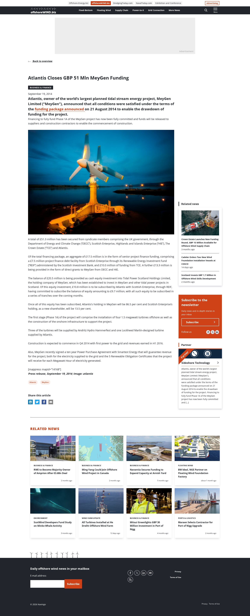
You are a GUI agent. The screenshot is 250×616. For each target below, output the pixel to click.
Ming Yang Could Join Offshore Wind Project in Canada (99, 471)
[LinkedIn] (217, 332)
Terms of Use (175, 577)
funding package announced (60, 109)
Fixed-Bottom (86, 10)
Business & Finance (40, 87)
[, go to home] (43, 10)
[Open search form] (206, 10)
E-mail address (38, 575)
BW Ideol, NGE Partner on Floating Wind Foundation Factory (193, 473)
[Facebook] (208, 332)
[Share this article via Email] (50, 402)
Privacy (178, 571)
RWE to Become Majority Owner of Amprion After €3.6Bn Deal (52, 471)
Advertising (212, 3)
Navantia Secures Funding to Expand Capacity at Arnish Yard (148, 471)
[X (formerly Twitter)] (213, 332)
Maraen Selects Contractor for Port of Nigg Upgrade (195, 524)
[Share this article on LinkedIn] (30, 402)
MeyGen (45, 382)
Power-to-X (138, 10)
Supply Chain (121, 10)
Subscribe (192, 322)
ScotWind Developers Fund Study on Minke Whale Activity (53, 524)
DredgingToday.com (123, 3)
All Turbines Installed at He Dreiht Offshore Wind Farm (97, 524)
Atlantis (32, 382)
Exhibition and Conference (168, 3)
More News (174, 10)
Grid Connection (156, 10)
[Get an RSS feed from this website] (130, 579)
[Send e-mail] (150, 573)
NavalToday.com (144, 3)
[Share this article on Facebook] (44, 402)
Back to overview (42, 61)
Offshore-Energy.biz (78, 3)
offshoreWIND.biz (101, 3)
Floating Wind (104, 10)
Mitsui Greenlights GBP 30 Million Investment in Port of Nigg (146, 526)
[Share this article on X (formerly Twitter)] (37, 402)
